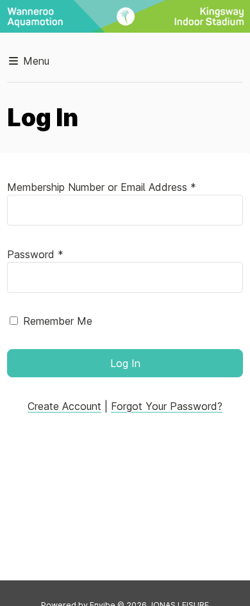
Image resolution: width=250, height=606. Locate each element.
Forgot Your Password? (166, 406)
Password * (35, 254)
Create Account (64, 406)
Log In (125, 363)
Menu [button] (34, 60)
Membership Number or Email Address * (101, 187)
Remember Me (57, 321)
